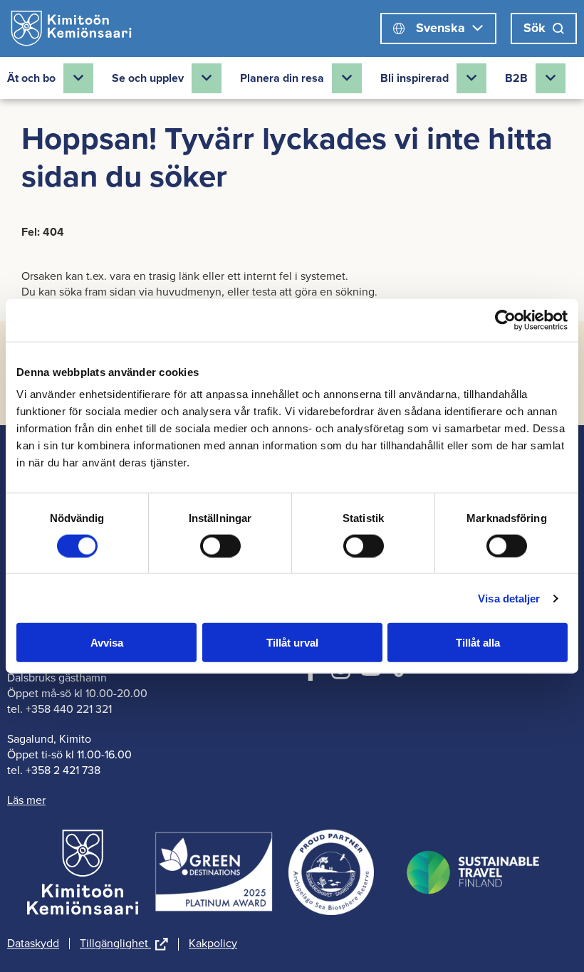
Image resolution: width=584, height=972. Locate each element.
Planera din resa (282, 78)
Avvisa (106, 643)
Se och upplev (148, 78)
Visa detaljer (509, 598)
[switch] (220, 545)
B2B (516, 78)
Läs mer (26, 800)
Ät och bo (31, 78)
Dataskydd (33, 943)
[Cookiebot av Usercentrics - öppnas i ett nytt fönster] (505, 319)
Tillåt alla (478, 643)
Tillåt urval (292, 643)
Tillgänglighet (124, 944)
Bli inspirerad (414, 78)
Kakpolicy (213, 943)
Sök (534, 28)
